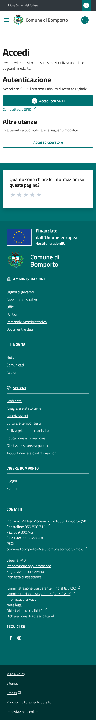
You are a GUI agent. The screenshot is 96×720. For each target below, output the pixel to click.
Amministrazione (29, 279)
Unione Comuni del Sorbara (22, 5)
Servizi (19, 388)
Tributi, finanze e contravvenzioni (32, 453)
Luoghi (12, 481)
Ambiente (14, 401)
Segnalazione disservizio (25, 571)
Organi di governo (20, 292)
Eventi (12, 488)
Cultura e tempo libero (24, 423)
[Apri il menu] (6, 20)
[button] (85, 20)
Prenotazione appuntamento (29, 566)
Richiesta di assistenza (24, 577)
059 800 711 (35, 526)
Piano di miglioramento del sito (29, 702)
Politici (12, 314)
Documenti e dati (20, 329)
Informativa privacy (21, 599)
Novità (19, 344)
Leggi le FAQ (16, 560)
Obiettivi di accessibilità (24, 610)
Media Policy (16, 674)
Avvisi (11, 372)
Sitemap (13, 683)
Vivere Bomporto (23, 468)
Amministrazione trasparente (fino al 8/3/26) (41, 588)
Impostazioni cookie (22, 711)
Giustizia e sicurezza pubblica (29, 445)
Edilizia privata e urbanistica (28, 430)
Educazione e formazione (26, 438)
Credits (12, 693)
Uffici (10, 307)
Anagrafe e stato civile (24, 408)
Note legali (15, 605)
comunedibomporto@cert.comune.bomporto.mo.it (45, 549)
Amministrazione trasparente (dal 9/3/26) (39, 594)
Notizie (12, 357)
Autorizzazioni (17, 415)
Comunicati (15, 365)
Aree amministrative (22, 299)
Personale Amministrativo (27, 322)
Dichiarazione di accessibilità (28, 616)
